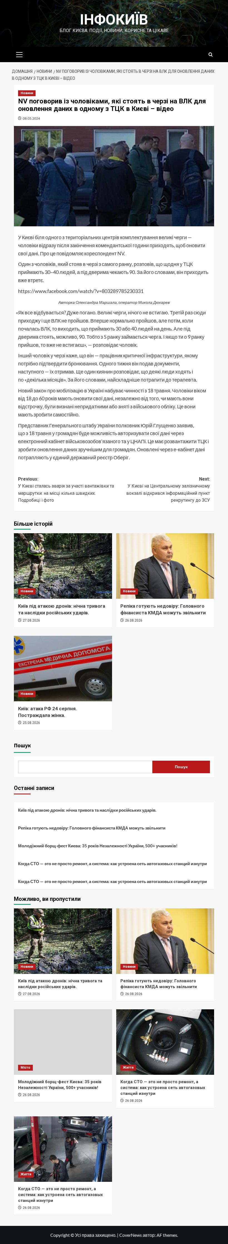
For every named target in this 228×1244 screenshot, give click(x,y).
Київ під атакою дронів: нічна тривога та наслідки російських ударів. (87, 810)
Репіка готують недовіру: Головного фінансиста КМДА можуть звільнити (91, 827)
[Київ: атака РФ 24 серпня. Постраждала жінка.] (63, 668)
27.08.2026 (31, 620)
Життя (128, 1068)
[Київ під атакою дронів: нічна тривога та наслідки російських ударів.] (63, 566)
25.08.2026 (31, 723)
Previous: (66, 489)
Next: (168, 489)
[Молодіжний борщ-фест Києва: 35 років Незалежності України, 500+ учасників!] (63, 1042)
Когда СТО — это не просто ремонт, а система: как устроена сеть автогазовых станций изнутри (112, 863)
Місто (25, 1068)
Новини (27, 93)
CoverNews (130, 1235)
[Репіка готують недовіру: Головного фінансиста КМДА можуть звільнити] (165, 566)
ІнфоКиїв (114, 19)
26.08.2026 (133, 620)
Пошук (22, 746)
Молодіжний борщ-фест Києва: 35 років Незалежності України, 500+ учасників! (97, 845)
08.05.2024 (31, 118)
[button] (19, 54)
